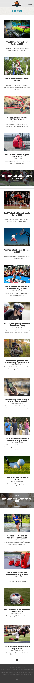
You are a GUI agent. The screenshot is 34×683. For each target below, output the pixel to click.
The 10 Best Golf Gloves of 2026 (17, 478)
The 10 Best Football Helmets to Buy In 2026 (17, 610)
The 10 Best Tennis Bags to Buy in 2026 (17, 155)
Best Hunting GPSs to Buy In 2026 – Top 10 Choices (17, 400)
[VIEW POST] (17, 29)
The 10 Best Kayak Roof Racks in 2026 (17, 43)
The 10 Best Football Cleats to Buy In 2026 (17, 647)
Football (12, 613)
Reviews (12, 158)
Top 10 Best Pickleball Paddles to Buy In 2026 (17, 537)
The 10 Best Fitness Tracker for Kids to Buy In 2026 (17, 439)
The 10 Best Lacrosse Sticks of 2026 (17, 80)
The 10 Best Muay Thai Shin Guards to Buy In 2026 (17, 288)
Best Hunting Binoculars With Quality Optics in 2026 (17, 361)
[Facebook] (17, 679)
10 (24, 660)
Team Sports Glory (19, 158)
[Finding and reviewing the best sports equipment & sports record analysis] (17, 4)
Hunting (12, 364)
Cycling (12, 327)
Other (12, 442)
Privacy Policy (22, 677)
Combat (12, 290)
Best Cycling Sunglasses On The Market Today (17, 324)
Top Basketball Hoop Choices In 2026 (17, 251)
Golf (12, 481)
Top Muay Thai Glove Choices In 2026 (17, 119)
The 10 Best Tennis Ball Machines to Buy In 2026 (17, 573)
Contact (10, 677)
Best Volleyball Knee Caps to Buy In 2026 (17, 214)
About (15, 677)
